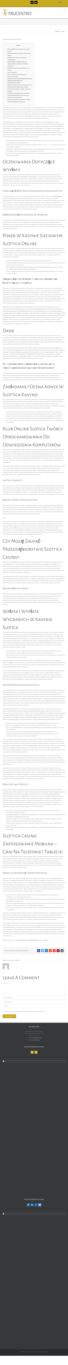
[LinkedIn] (35, 1052)
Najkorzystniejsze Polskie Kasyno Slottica (19, 93)
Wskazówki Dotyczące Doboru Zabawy (18, 87)
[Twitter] (39, 1204)
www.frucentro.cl (35, 1040)
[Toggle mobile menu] (64, 10)
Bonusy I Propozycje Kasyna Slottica (17, 74)
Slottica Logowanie (13, 76)
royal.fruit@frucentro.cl (35, 1038)
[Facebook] (35, 1204)
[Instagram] (32, 1052)
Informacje (10, 66)
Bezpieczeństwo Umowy (14, 82)
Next (63, 31)
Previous (57, 31)
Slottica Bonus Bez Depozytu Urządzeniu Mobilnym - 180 (28, 940)
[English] (59, 1)
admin (5, 940)
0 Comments (45, 940)
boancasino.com (58, 196)
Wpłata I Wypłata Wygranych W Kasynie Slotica (20, 85)
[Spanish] (61, 1)
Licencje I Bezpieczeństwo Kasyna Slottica (18, 95)
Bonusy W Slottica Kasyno (14, 97)
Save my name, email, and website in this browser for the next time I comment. (25, 1011)
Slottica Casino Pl (12, 72)
